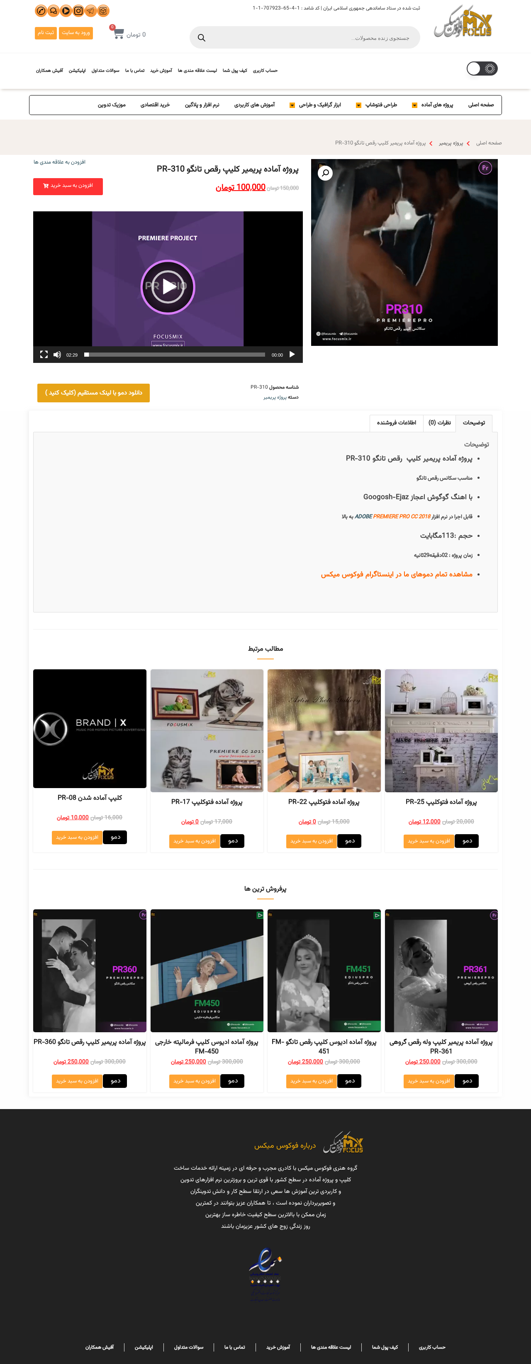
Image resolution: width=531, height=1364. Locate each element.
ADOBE (363, 517)
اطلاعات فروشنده (396, 423)
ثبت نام (46, 33)
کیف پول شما (235, 70)
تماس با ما (134, 70)
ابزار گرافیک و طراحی (320, 105)
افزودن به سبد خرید (429, 841)
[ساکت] (57, 354)
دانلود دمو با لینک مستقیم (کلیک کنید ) (93, 393)
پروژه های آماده (437, 105)
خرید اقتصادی (155, 105)
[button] (68, 186)
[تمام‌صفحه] (44, 354)
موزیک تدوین (112, 105)
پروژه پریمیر (451, 143)
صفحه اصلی (481, 105)
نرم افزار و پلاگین (202, 105)
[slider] (174, 355)
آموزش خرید (161, 70)
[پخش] (292, 354)
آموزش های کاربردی (254, 105)
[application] (168, 287)
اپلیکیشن (77, 70)
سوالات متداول (105, 70)
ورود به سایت (76, 33)
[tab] (473, 423)
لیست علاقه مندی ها (197, 70)
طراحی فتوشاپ (381, 105)
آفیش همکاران (49, 70)
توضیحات (474, 423)
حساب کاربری (265, 70)
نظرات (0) (440, 423)
